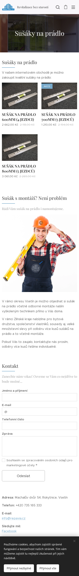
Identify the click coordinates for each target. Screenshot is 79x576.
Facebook (9, 531)
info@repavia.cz (14, 518)
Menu (73, 7)
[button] (57, 7)
